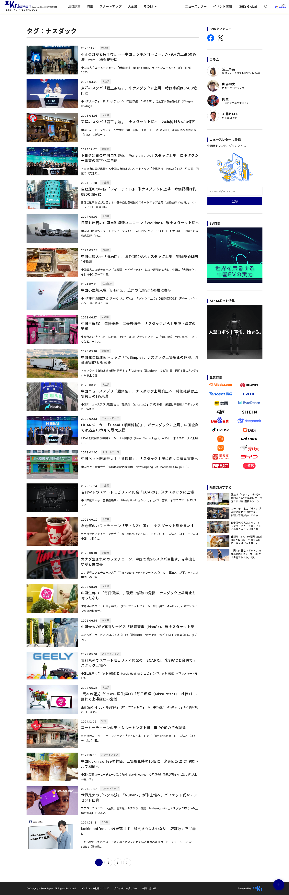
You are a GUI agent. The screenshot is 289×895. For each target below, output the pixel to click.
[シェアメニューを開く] (278, 884)
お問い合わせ (149, 888)
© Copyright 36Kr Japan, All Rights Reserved (51, 888)
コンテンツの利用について (95, 888)
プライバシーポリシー (125, 888)
